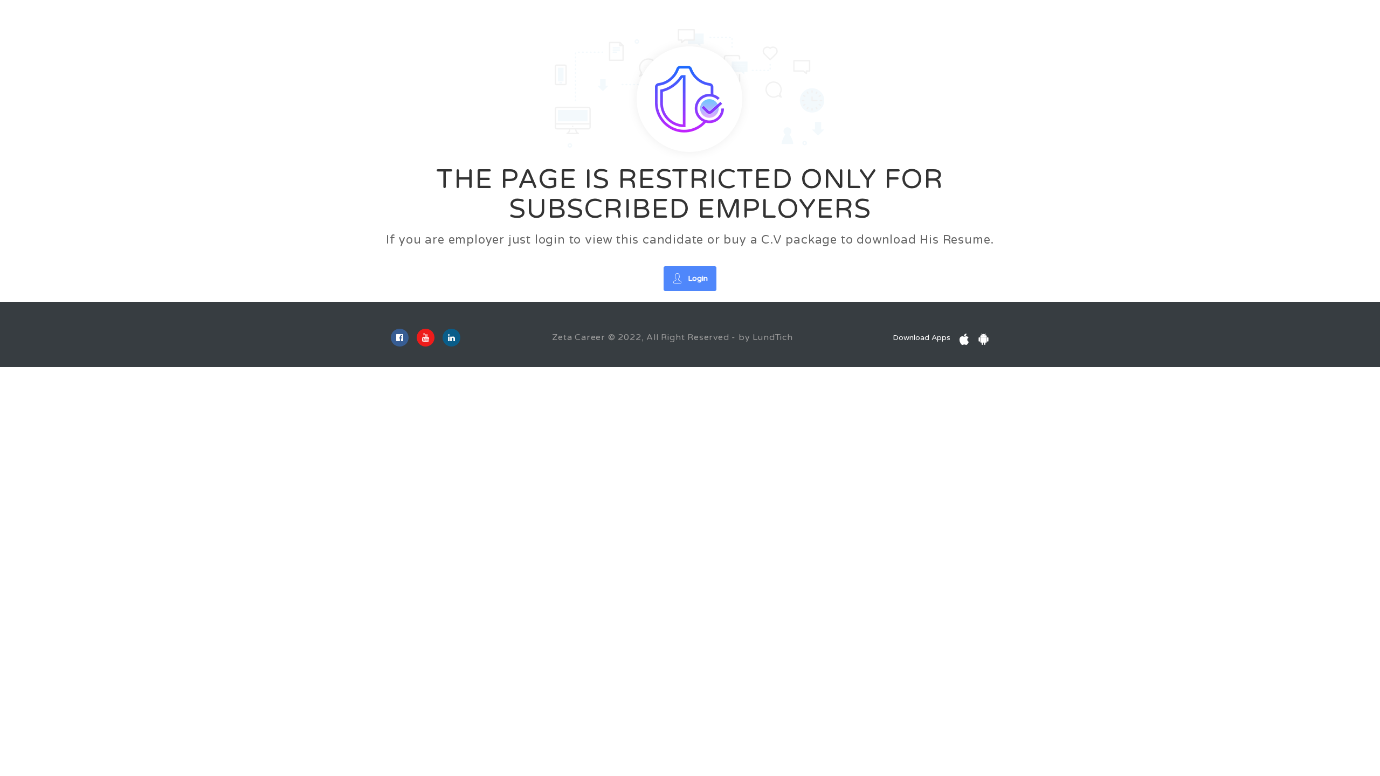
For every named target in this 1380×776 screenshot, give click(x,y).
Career (118, 20)
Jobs (154, 20)
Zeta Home (385, 20)
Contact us (330, 20)
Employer (194, 20)
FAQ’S (283, 20)
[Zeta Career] (51, 22)
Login (1263, 29)
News (247, 20)
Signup (1313, 29)
